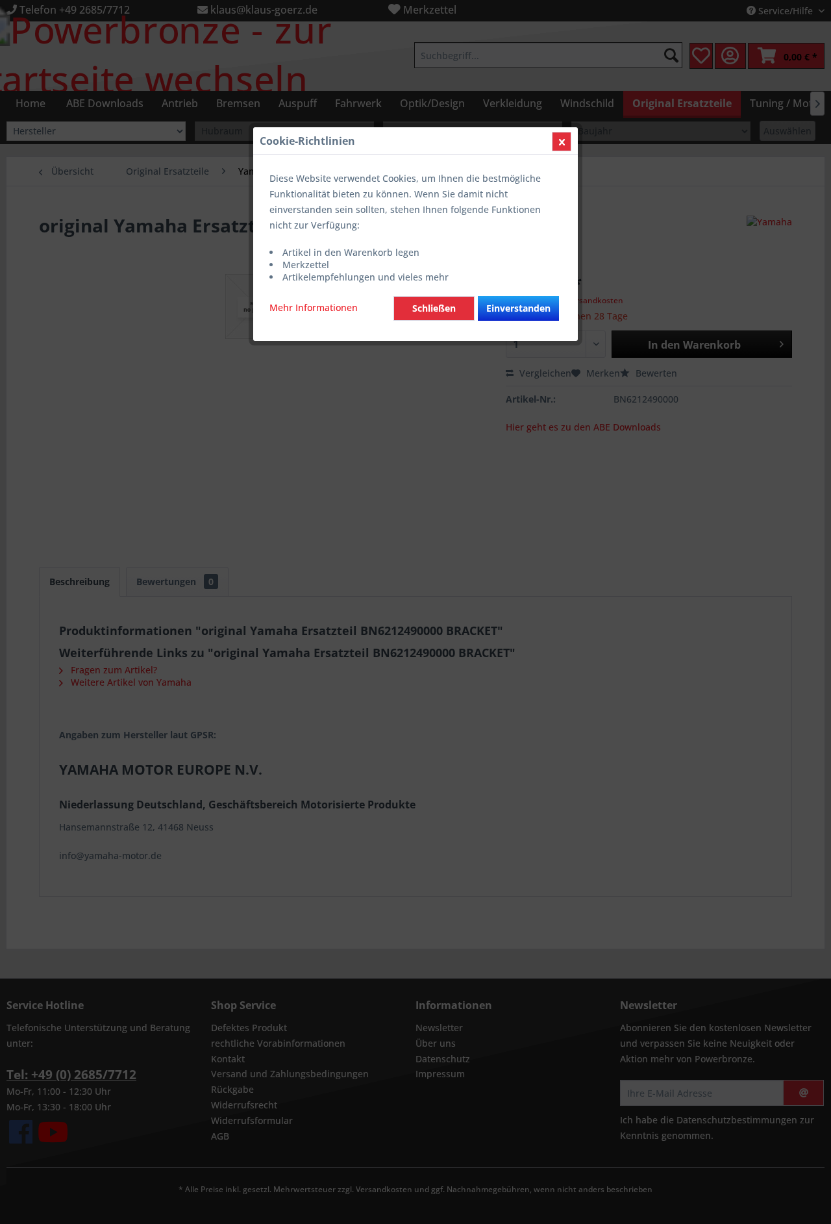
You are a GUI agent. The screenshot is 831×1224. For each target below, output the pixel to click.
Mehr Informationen (313, 307)
